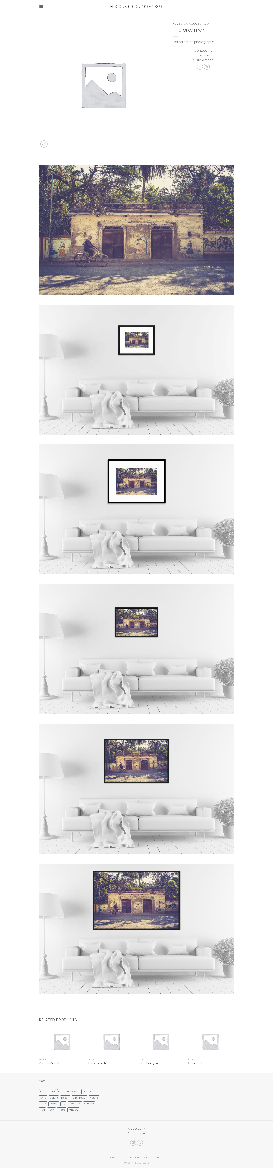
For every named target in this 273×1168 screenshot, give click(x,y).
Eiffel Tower (79, 1097)
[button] (41, 6)
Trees (61, 1109)
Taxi (42, 1109)
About (114, 1157)
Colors (54, 1097)
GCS (160, 1157)
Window (73, 1109)
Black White (73, 1091)
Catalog (127, 1157)
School (54, 1103)
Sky (63, 1103)
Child (43, 1097)
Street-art (75, 1103)
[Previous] (39, 1049)
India (206, 23)
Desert (65, 1097)
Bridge (88, 1091)
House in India (97, 1063)
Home (176, 23)
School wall (195, 1063)
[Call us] (207, 67)
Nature (94, 1097)
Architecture (47, 1091)
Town (51, 1109)
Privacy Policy (145, 1157)
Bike (60, 1091)
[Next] (233, 1049)
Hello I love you (148, 1063)
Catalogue (191, 23)
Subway (89, 1103)
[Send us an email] (200, 67)
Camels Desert (49, 1063)
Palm (43, 1103)
